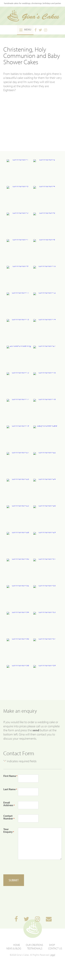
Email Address (9, 803)
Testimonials (34, 948)
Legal (52, 954)
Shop (52, 945)
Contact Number (8, 817)
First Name (10, 776)
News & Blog (13, 948)
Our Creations (34, 945)
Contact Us (55, 948)
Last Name (10, 789)
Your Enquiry (8, 830)
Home (16, 945)
